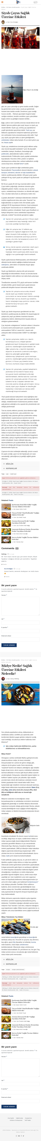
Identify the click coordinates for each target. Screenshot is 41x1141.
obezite (17, 172)
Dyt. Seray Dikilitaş (13, 678)
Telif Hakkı (28, 1120)
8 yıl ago (11, 554)
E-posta (4, 627)
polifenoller (5, 154)
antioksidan (5, 140)
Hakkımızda (19, 1118)
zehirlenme (23, 944)
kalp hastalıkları (28, 172)
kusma (33, 942)
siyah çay (13, 474)
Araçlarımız (28, 1118)
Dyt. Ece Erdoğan (12, 22)
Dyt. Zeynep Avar (18, 542)
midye (8, 969)
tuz (30, 836)
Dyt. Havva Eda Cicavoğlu (21, 533)
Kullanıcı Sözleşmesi (16, 1120)
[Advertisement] (20, 62)
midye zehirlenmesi (18, 969)
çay (7, 474)
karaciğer (13, 937)
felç (14, 942)
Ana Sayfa (11, 1118)
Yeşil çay (29, 130)
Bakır (33, 787)
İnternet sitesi (6, 636)
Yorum (4, 595)
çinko (11, 790)
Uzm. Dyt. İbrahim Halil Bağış (22, 525)
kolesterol (11, 172)
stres (21, 164)
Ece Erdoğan (8, 568)
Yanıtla (4, 564)
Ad (2, 619)
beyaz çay (7, 142)
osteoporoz (5, 265)
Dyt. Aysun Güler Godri (20, 509)
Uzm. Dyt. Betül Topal (20, 517)
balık (8, 856)
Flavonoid (15, 170)
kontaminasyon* (32, 882)
